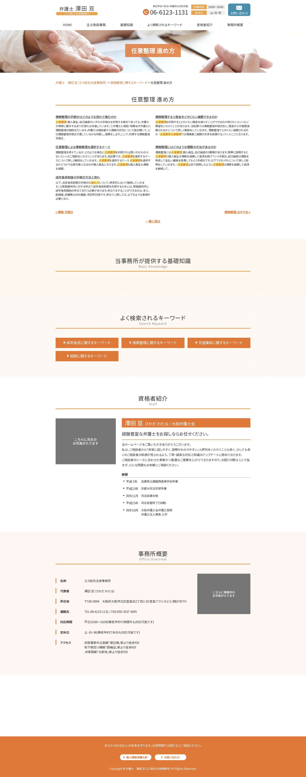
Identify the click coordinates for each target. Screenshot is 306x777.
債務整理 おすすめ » (237, 212)
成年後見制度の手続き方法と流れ (78, 177)
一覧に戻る (153, 221)
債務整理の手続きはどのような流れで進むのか (86, 117)
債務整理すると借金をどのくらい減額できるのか (186, 117)
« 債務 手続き (64, 212)
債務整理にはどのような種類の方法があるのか (185, 147)
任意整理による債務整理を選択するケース (83, 147)
